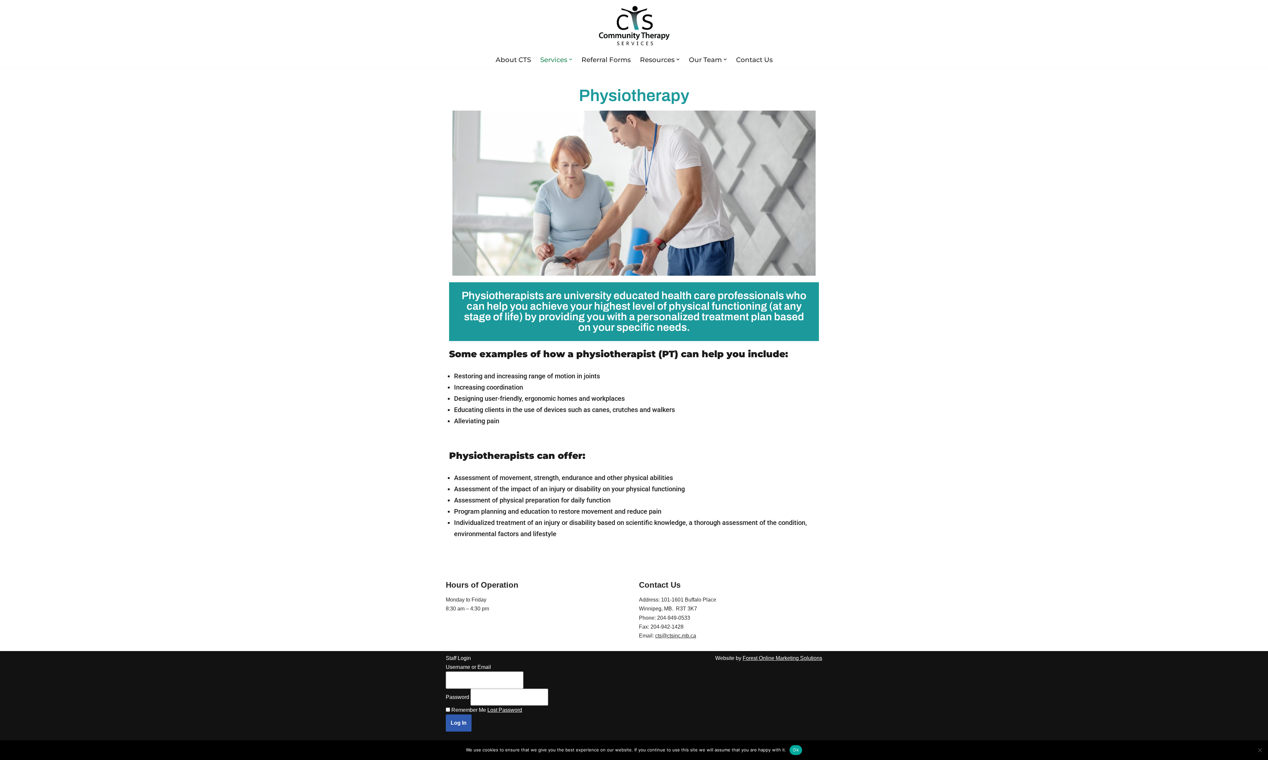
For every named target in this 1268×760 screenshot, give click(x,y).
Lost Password (504, 710)
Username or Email (468, 667)
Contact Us (754, 60)
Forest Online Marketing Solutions (782, 658)
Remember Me (468, 710)
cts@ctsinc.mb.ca (675, 636)
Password (457, 697)
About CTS (513, 60)
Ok (796, 749)
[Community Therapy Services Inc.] (634, 26)
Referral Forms (606, 60)
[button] (570, 59)
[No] (1259, 750)
